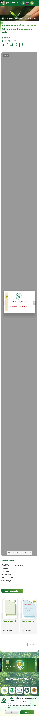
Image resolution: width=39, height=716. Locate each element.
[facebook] (8, 45)
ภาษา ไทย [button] (27, 3)
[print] (22, 45)
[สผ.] (12, 690)
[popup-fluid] (23, 3)
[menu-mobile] (36, 3)
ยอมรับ (27, 712)
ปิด (12, 712)
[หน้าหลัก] (3, 18)
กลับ (33, 645)
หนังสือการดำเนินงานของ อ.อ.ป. (10, 18)
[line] (12, 45)
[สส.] (27, 690)
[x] (16, 45)
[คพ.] (19, 690)
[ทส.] (5, 690)
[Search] (32, 3)
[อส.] (34, 690)
